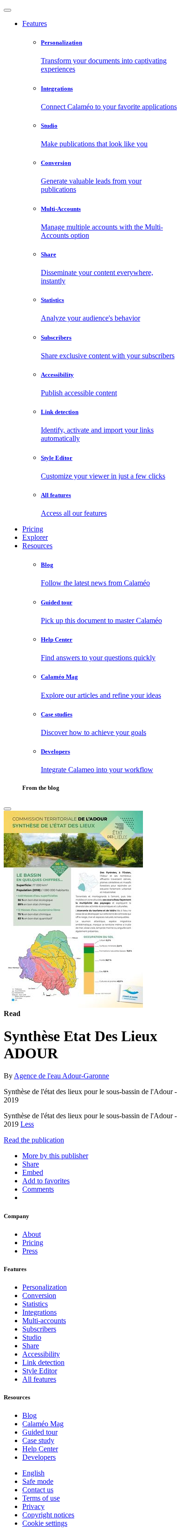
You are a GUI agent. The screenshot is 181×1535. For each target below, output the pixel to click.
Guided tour (40, 1432)
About (31, 1234)
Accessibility (41, 1354)
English (33, 1473)
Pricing (32, 529)
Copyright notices (48, 1515)
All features (39, 1379)
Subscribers (39, 1329)
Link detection (43, 1362)
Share (30, 1346)
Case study (38, 1440)
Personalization (44, 1287)
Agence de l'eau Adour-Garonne (61, 1076)
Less (27, 1124)
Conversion (39, 1295)
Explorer (35, 537)
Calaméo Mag (43, 1424)
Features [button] (34, 23)
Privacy (33, 1506)
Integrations (39, 1312)
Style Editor (39, 1371)
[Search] (7, 808)
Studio (31, 1337)
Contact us (37, 1490)
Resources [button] (37, 546)
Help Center (40, 1449)
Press (30, 1251)
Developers (39, 1457)
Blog (29, 1415)
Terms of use (41, 1498)
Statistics (35, 1304)
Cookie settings (44, 1523)
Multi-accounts (44, 1321)
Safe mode (37, 1481)
